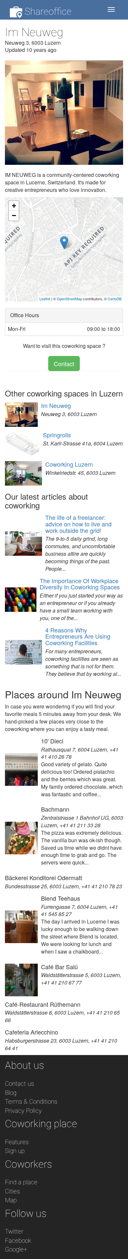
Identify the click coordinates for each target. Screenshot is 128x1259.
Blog (10, 1092)
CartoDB (114, 298)
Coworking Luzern (69, 464)
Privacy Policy (23, 1110)
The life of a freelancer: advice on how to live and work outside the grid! (78, 524)
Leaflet (44, 298)
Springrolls (57, 434)
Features (17, 1142)
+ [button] (14, 206)
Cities (12, 1191)
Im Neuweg (56, 405)
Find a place (21, 1182)
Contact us (19, 1083)
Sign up (15, 1151)
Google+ (16, 1249)
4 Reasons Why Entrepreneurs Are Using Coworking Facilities (77, 636)
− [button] (14, 215)
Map (11, 1200)
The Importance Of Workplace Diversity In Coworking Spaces (80, 583)
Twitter (14, 1231)
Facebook (18, 1240)
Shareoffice (47, 11)
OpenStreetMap (69, 298)
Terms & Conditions (31, 1101)
